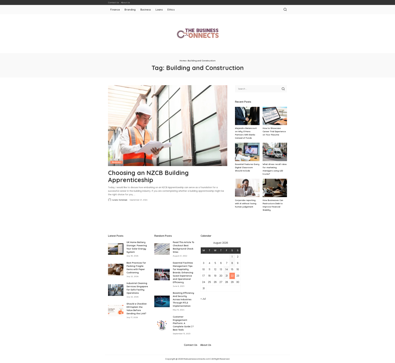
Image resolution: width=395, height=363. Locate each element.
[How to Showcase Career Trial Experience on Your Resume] (275, 116)
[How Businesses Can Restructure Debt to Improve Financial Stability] (275, 188)
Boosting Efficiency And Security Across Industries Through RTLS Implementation (183, 299)
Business (116, 162)
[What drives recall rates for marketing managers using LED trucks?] (275, 152)
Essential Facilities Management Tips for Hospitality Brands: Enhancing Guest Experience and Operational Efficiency (183, 272)
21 (227, 276)
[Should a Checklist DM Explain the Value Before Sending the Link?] (115, 310)
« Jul (203, 299)
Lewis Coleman (119, 200)
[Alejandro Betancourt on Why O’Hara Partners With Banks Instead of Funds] (247, 116)
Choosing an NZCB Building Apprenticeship (148, 176)
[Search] (285, 9)
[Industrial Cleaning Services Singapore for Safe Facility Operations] (115, 290)
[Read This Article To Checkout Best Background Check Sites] (162, 249)
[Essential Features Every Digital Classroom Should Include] (247, 152)
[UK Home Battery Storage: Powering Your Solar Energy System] (115, 249)
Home (183, 61)
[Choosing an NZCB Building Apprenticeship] (167, 125)
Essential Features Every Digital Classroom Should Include (247, 167)
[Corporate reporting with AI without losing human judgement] (247, 188)
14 (226, 269)
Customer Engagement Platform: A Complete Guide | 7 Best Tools (183, 323)
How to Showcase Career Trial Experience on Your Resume (274, 131)
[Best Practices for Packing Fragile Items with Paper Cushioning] (115, 269)
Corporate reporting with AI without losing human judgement (245, 203)
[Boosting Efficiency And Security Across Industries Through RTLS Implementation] (162, 301)
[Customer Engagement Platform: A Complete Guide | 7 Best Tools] (162, 325)
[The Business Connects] (197, 33)
